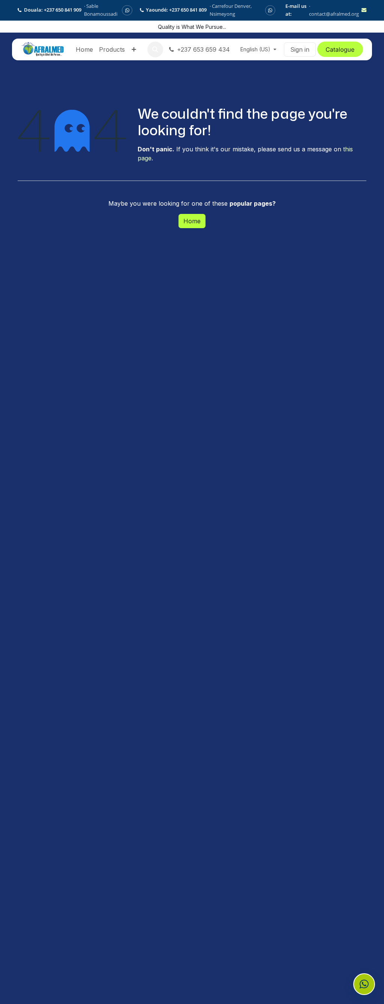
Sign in (299, 49)
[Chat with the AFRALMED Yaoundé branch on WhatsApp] (270, 10)
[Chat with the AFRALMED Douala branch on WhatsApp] (127, 10)
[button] (155, 49)
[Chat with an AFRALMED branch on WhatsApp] (364, 984)
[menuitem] (84, 49)
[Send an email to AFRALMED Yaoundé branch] (364, 10)
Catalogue (340, 49)
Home (192, 221)
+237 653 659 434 (203, 49)
